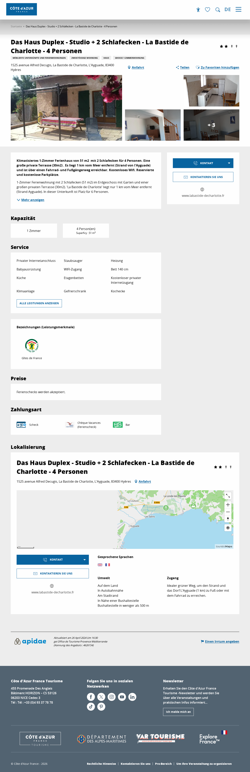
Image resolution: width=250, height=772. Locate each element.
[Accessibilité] (198, 10)
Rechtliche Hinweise (101, 764)
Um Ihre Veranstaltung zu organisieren (204, 764)
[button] (218, 10)
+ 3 (211, 125)
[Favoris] (208, 10)
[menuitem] (21, 9)
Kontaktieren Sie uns (135, 764)
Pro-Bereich (163, 764)
